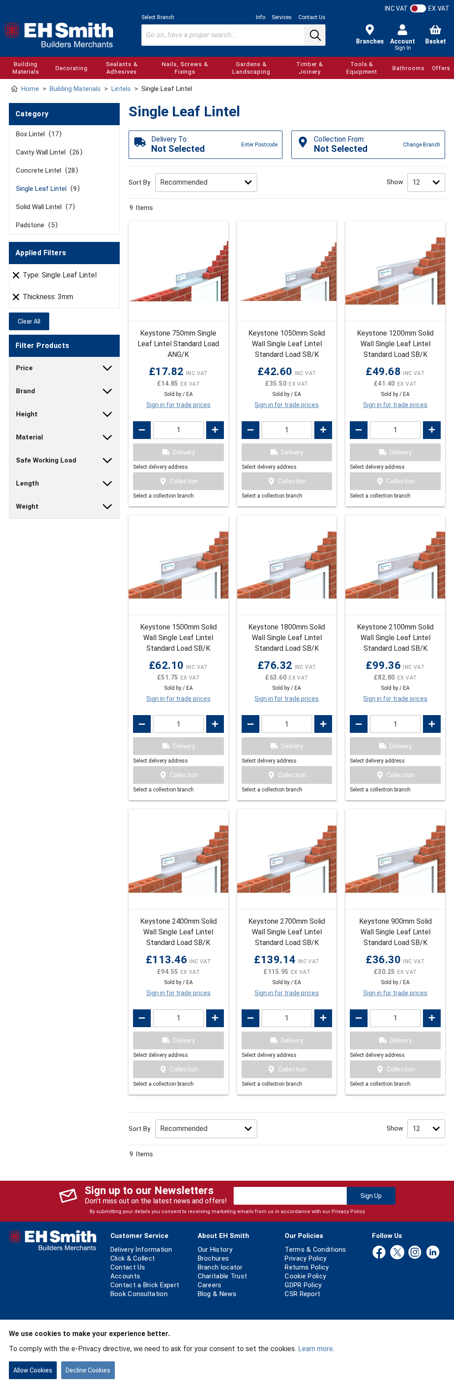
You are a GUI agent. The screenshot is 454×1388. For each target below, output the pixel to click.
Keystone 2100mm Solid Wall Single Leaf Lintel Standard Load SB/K (395, 637)
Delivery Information (141, 1250)
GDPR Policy (303, 1285)
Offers (441, 68)
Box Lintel (37, 134)
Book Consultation (139, 1294)
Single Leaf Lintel (46, 189)
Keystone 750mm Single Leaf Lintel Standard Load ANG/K (178, 344)
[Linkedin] (433, 1253)
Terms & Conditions (315, 1250)
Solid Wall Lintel (44, 207)
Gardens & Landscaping (251, 68)
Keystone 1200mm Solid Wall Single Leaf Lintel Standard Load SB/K (395, 344)
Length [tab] (27, 483)
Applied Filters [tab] (41, 253)
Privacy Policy (348, 1211)
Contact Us (311, 17)
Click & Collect (132, 1258)
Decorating (71, 68)
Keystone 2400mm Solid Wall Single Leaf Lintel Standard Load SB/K (178, 932)
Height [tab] (27, 414)
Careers (210, 1285)
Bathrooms (408, 68)
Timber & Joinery (309, 68)
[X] (397, 1253)
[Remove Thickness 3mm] (16, 297)
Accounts (125, 1276)
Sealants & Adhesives (122, 68)
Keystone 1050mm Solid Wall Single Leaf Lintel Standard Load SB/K (286, 344)
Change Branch (421, 145)
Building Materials (25, 68)
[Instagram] (415, 1253)
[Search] (314, 35)
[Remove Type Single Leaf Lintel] (16, 275)
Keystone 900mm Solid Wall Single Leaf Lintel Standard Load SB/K (395, 932)
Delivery (184, 452)
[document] (227, 1354)
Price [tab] (24, 368)
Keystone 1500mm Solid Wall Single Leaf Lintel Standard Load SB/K (178, 637)
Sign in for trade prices (178, 404)
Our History (215, 1250)
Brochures (213, 1258)
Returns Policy (307, 1267)
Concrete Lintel (45, 170)
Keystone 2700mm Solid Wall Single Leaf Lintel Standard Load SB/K (286, 932)
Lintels (121, 89)
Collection (184, 481)
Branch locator (220, 1267)
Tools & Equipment (361, 68)
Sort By (139, 182)
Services (282, 17)
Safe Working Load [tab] (46, 460)
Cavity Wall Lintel (47, 152)
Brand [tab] (25, 391)
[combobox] (233, 35)
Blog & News (217, 1294)
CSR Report (302, 1294)
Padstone (35, 225)
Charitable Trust (222, 1276)
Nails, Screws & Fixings (185, 68)
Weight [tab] (27, 506)
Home (30, 89)
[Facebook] (379, 1253)
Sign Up (371, 1195)
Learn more (315, 1349)
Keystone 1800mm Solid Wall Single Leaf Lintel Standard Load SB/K (286, 637)
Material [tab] (29, 437)
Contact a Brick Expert (145, 1285)
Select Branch (157, 17)
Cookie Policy (305, 1276)
